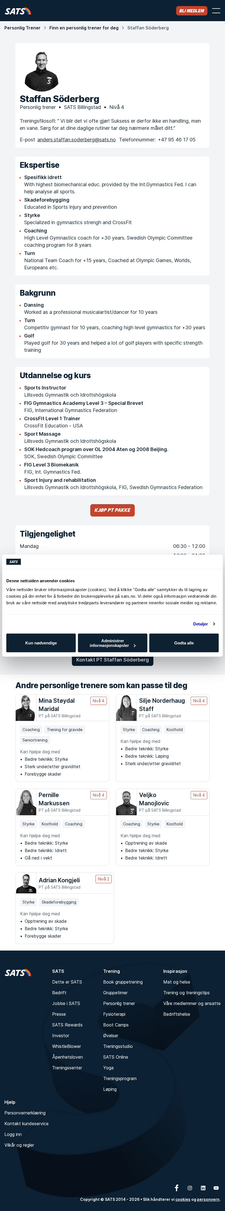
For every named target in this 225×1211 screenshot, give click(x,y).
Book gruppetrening (123, 982)
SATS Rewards (67, 1025)
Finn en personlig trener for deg (84, 28)
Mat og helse (176, 982)
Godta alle (184, 643)
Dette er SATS (67, 982)
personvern (208, 1199)
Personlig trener (119, 1003)
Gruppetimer (115, 992)
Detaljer (200, 624)
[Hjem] (18, 11)
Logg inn (13, 1134)
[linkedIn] (203, 1187)
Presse (59, 1014)
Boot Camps (116, 1025)
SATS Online (115, 1057)
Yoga (108, 1067)
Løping (110, 1089)
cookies (182, 1199)
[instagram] (189, 1187)
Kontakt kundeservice (26, 1123)
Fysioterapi (114, 1014)
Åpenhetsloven (67, 1057)
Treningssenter (67, 1067)
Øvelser (110, 1035)
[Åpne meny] (216, 10)
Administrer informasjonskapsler (109, 642)
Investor (60, 1035)
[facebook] (176, 1187)
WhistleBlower (66, 1046)
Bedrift (59, 992)
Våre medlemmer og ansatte (192, 1003)
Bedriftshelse (176, 1014)
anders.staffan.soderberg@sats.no (76, 139)
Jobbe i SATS (66, 1003)
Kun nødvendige (41, 643)
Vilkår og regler (19, 1145)
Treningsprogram (120, 1078)
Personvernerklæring (25, 1113)
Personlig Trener (22, 28)
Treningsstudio (118, 1046)
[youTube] (216, 1187)
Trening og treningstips (186, 992)
